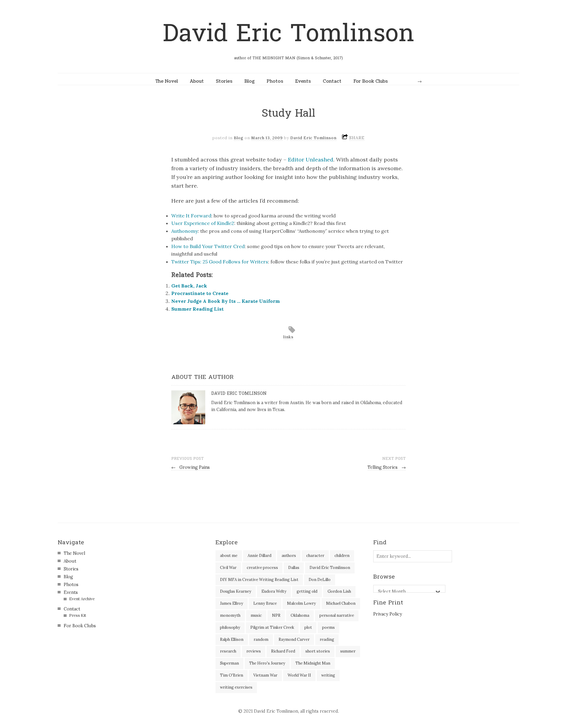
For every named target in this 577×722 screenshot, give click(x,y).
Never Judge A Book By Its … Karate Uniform (225, 301)
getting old (307, 591)
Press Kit (77, 615)
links (288, 336)
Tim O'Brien (231, 675)
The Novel (166, 81)
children (342, 555)
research (228, 651)
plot (308, 627)
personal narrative (336, 615)
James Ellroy (231, 603)
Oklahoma (300, 615)
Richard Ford (283, 651)
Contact (332, 81)
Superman (229, 663)
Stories (224, 81)
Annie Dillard (259, 555)
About (197, 81)
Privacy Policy (387, 614)
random (261, 639)
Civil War (228, 567)
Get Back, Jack (189, 286)
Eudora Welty (273, 591)
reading (327, 639)
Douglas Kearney (235, 591)
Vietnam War (265, 675)
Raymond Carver (294, 639)
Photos (275, 81)
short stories (317, 651)
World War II (299, 675)
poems (328, 627)
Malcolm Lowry (301, 603)
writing (328, 675)
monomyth (230, 615)
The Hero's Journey (267, 663)
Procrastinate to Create (199, 293)
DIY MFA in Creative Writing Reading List (259, 579)
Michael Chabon (341, 603)
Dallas (293, 567)
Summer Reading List (197, 309)
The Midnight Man (312, 663)
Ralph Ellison (231, 639)
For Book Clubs (370, 81)
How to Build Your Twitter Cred (208, 246)
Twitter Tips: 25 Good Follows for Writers (219, 262)
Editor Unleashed (310, 159)
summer (348, 651)
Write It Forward (191, 216)
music (256, 615)
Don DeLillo (320, 579)
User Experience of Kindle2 (202, 223)
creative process (262, 567)
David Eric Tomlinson (288, 33)
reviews (253, 651)
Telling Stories (387, 467)
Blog (249, 81)
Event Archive (82, 598)
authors (289, 555)
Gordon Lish (339, 591)
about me (228, 555)
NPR (276, 615)
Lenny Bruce (265, 603)
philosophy (230, 627)
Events (303, 81)
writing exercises (236, 687)
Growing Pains (190, 467)
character (315, 555)
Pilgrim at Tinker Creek (272, 627)
